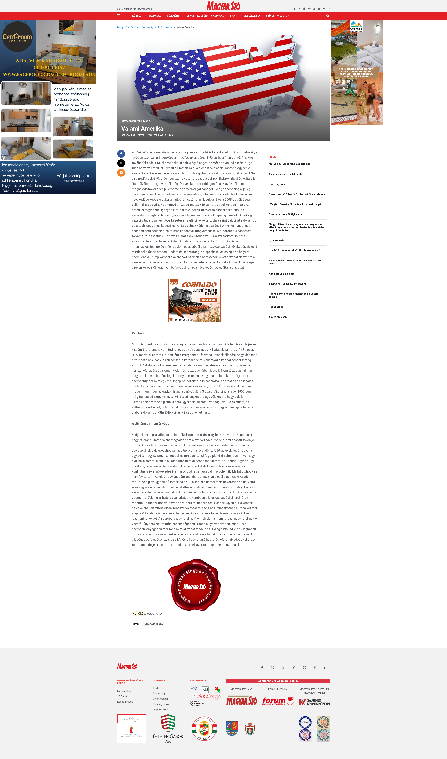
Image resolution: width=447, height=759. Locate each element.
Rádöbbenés (276, 306)
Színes (270, 15)
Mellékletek (252, 15)
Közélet (137, 15)
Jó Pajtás (122, 696)
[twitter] (299, 9)
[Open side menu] (118, 15)
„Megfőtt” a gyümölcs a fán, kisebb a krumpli (295, 204)
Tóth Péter (137, 135)
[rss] (324, 9)
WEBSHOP (283, 15)
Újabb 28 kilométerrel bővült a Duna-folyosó (294, 250)
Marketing (159, 693)
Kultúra (202, 15)
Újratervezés (276, 240)
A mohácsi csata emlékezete (285, 174)
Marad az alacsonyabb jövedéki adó (289, 164)
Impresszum (160, 709)
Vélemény (173, 15)
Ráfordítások (165, 27)
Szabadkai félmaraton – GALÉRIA (288, 283)
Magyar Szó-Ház (242, 689)
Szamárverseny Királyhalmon (286, 214)
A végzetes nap (278, 317)
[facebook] (294, 9)
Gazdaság (217, 15)
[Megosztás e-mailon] (121, 173)
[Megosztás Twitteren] (121, 163)
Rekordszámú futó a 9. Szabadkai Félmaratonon (297, 194)
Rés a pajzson (277, 184)
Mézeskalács (124, 691)
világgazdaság (154, 624)
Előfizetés (159, 688)
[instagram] (314, 9)
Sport (234, 15)
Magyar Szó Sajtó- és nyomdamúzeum (314, 691)
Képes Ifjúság (125, 701)
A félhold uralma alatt (281, 273)
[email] (329, 9)
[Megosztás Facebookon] (121, 154)
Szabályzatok (161, 704)
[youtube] (309, 9)
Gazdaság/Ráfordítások (135, 121)
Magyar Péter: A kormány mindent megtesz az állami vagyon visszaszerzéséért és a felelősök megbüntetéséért (296, 227)
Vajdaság (155, 15)
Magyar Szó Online (127, 27)
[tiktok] (304, 9)
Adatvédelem (161, 698)
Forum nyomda (278, 689)
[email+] (326, 668)
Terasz (189, 15)
